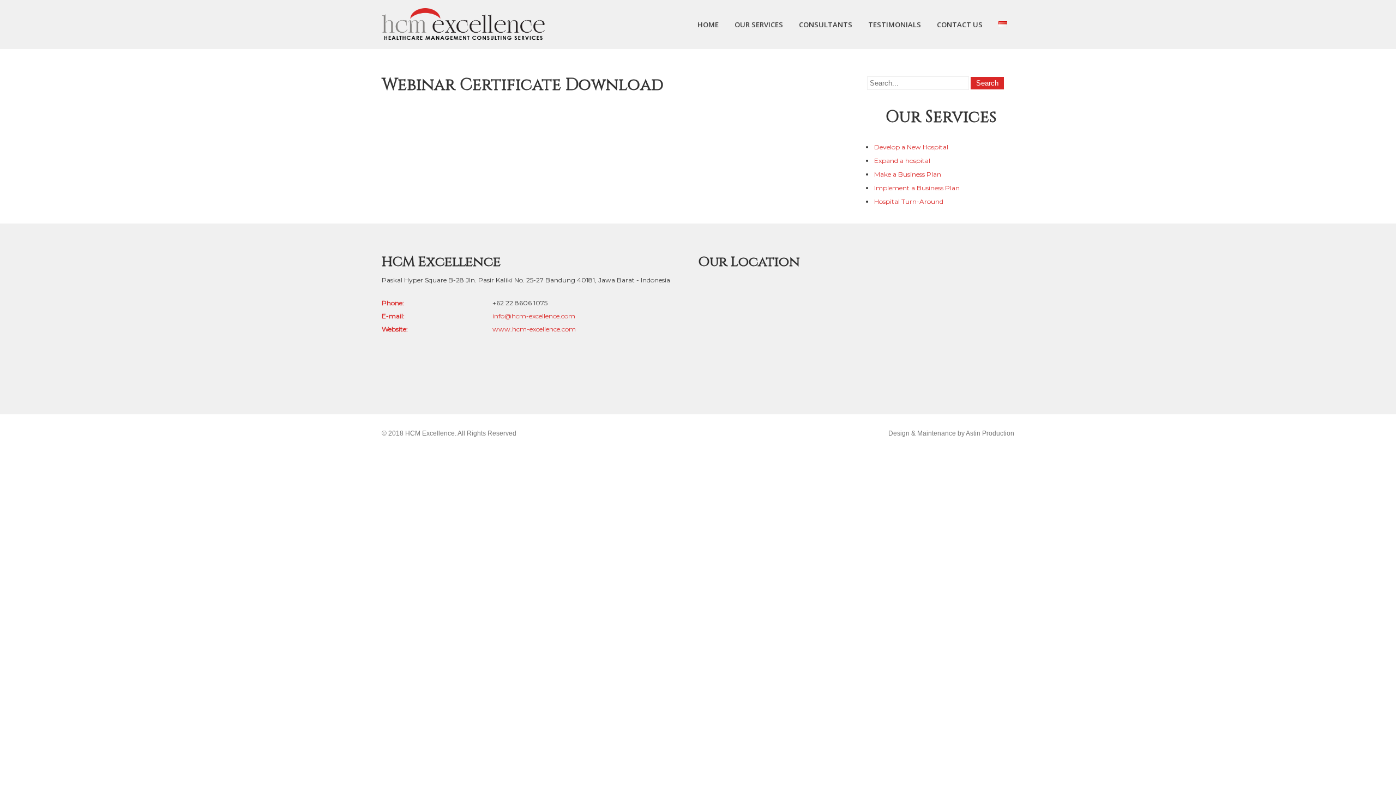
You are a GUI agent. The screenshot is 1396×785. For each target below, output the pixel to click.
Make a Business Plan (907, 174)
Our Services (759, 24)
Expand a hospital (902, 160)
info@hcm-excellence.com (533, 316)
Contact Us (960, 24)
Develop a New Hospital (911, 147)
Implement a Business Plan (917, 188)
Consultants (825, 24)
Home (708, 24)
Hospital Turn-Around (908, 201)
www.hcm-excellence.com (534, 329)
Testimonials (894, 24)
